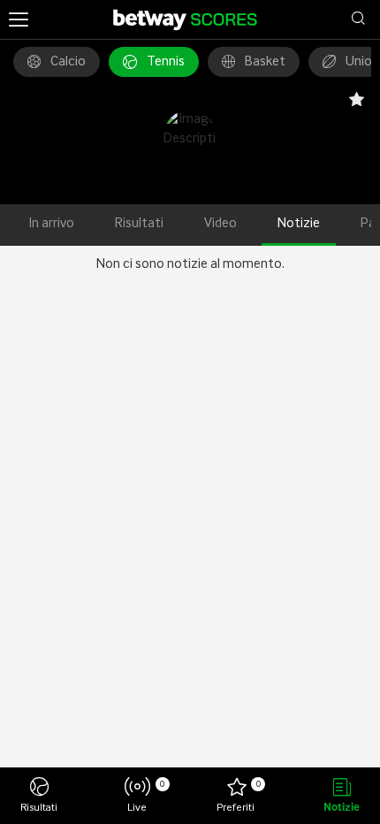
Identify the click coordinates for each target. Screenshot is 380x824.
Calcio (68, 62)
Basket (265, 62)
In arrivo (51, 224)
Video (220, 224)
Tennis (166, 62)
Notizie (298, 224)
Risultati (139, 224)
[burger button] (18, 19)
